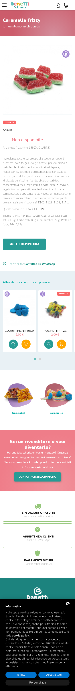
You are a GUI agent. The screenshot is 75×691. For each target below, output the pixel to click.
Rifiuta (21, 674)
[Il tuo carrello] (67, 5)
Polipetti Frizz (55, 331)
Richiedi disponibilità (24, 244)
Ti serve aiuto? (30, 264)
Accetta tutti (54, 674)
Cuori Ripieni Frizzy (20, 331)
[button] (35, 359)
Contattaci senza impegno (37, 477)
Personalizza (37, 682)
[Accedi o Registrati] (59, 5)
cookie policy (20, 635)
